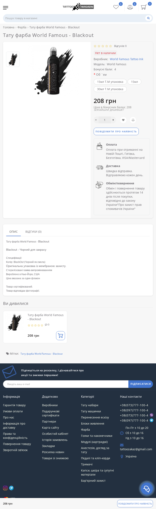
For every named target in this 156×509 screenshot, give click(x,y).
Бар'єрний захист (93, 480)
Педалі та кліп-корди (95, 458)
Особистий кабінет (55, 434)
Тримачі (87, 464)
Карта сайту (50, 427)
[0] (130, 7)
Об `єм (101, 74)
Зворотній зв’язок (15, 450)
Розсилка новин (53, 452)
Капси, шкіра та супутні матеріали (97, 472)
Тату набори (89, 405)
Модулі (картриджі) (94, 442)
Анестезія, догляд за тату (95, 450)
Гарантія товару (14, 405)
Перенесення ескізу (95, 417)
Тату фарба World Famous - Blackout (42, 353)
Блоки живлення (92, 423)
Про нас (8, 417)
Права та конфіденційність (15, 436)
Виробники (50, 405)
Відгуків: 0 (120, 46)
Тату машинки (91, 411)
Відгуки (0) (33, 231)
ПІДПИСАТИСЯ (140, 384)
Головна (8, 27)
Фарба (85, 430)
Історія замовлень (54, 440)
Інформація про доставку (14, 425)
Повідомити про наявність (135, 503)
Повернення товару (17, 444)
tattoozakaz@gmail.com (136, 449)
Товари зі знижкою (55, 458)
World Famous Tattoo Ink (126, 59)
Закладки (48, 446)
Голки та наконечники (96, 436)
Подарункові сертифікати (51, 413)
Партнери (49, 421)
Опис (13, 231)
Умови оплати (13, 411)
